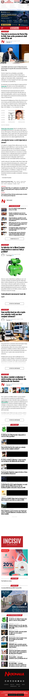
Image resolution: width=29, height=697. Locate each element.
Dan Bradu (8, 320)
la (24, 182)
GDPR (19, 686)
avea (3, 182)
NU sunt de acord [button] (12, 694)
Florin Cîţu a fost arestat (7, 128)
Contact (23, 684)
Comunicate (18, 684)
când (6, 182)
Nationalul (8, 42)
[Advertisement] (14, 525)
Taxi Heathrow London (6, 581)
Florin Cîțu (3, 86)
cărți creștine (4, 401)
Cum (13, 182)
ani (15, 181)
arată (18, 181)
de (15, 182)
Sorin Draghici (9, 255)
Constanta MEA (4, 588)
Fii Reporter (6, 684)
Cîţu (10, 182)
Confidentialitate (13, 686)
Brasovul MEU (12, 588)
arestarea (23, 181)
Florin (18, 182)
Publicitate (12, 684)
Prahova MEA (18, 588)
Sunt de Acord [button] (20, 694)
